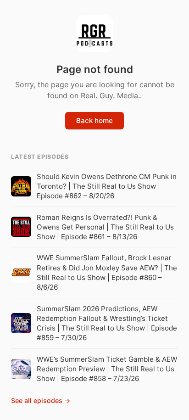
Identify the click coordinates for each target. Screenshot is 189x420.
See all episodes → (41, 400)
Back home (94, 120)
